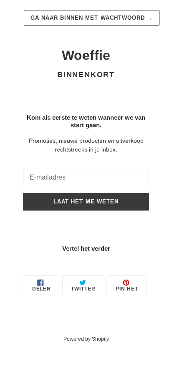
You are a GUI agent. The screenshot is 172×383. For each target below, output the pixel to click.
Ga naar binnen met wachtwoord (91, 18)
